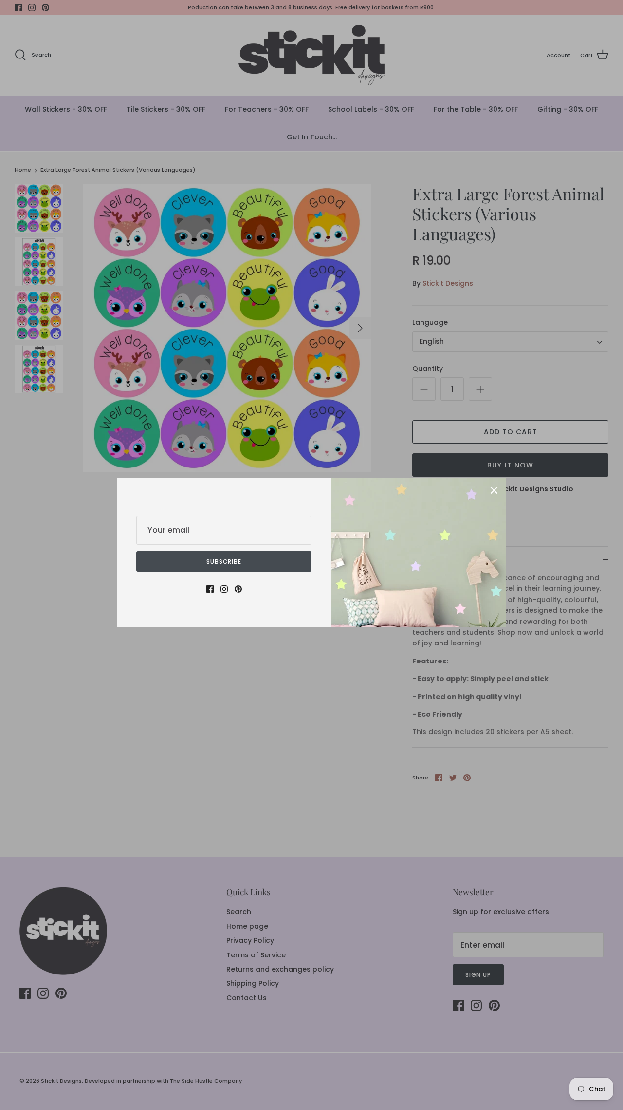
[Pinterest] (238, 589)
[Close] (494, 490)
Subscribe (224, 561)
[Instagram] (224, 589)
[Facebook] (210, 589)
